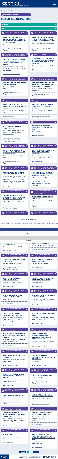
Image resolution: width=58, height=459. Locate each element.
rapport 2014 (9, 182)
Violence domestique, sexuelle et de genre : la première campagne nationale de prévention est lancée (43, 39)
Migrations (36, 54)
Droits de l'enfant (8, 138)
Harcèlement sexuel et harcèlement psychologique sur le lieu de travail (43, 357)
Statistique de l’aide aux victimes (13, 395)
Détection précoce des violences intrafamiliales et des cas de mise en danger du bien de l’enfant (14, 197)
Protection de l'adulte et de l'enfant (12, 74)
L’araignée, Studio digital (36, 456)
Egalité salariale (36, 116)
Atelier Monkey (23, 456)
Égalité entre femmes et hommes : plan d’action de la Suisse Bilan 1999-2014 (14, 375)
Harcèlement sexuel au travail (13, 352)
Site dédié (8, 70)
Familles (8, 11)
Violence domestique (10, 34)
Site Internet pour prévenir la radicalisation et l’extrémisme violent (42, 127)
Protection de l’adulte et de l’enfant (15, 55)
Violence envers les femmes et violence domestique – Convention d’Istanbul (14, 106)
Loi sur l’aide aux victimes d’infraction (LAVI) (41, 192)
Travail (45, 100)
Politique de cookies (28, 240)
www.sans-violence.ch (37, 45)
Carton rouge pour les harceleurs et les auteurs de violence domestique (43, 152)
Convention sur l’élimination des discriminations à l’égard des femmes (43, 106)
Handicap (6, 94)
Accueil (3, 11)
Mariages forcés (8, 434)
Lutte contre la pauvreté (38, 117)
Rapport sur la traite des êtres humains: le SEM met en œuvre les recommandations (14, 152)
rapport (5, 157)
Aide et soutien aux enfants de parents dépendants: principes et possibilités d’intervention (42, 173)
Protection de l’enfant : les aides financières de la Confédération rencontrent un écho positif (43, 84)
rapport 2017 (15, 179)
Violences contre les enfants (39, 95)
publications (19, 282)
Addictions (35, 183)
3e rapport (10, 132)
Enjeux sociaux (38, 100)
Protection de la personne (17, 32)
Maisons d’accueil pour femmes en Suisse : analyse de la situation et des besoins (14, 335)
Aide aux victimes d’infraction (42, 375)
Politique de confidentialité (35, 457)
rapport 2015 (19, 181)
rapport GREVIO (7, 112)
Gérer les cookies (26, 457)
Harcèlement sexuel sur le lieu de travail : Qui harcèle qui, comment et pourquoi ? (14, 414)
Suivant (36, 452)
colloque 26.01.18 (50, 319)
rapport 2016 (6, 181)
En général (43, 54)
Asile (9, 141)
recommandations (36, 112)
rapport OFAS (35, 90)
